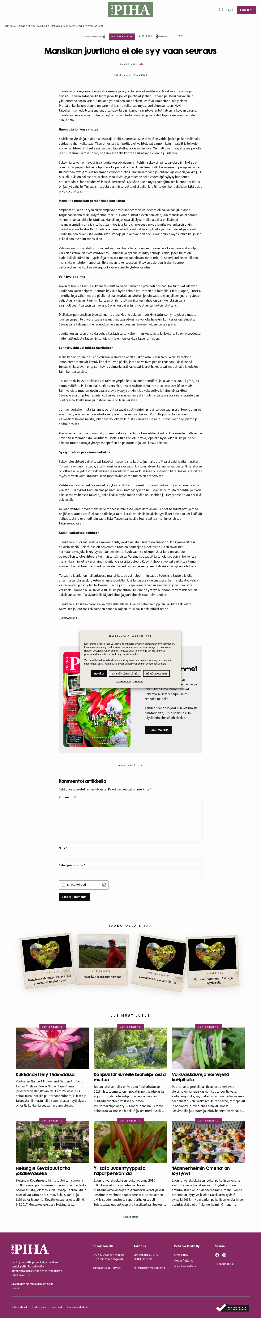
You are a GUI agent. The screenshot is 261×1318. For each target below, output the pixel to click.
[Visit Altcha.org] (104, 885)
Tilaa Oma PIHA (158, 730)
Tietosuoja (138, 681)
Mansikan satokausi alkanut (102, 977)
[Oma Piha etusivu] (130, 9)
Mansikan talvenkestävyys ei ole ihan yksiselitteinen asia (49, 979)
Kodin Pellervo (184, 1260)
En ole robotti (76, 884)
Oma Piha (10, 25)
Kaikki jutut (130, 1217)
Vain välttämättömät (125, 674)
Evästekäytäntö (123, 681)
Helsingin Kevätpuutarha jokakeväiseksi (43, 1171)
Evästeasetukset (78, 1307)
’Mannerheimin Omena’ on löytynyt (201, 1171)
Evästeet (56, 1307)
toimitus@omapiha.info (149, 1268)
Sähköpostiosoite (72, 865)
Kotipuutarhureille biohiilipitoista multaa (130, 1077)
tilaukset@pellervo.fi (107, 1268)
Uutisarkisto (40, 25)
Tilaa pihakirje (224, 1264)
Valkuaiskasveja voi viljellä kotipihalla (200, 1077)
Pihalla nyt (23, 25)
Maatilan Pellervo (186, 1266)
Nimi (63, 848)
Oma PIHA (140, 75)
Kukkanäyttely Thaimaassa (45, 1074)
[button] (8, 10)
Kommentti (68, 797)
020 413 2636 (101, 1255)
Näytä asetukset (156, 674)
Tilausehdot (19, 1307)
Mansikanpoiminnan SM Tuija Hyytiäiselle (213, 980)
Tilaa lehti (246, 10)
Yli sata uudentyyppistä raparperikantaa (119, 1171)
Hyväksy (99, 674)
